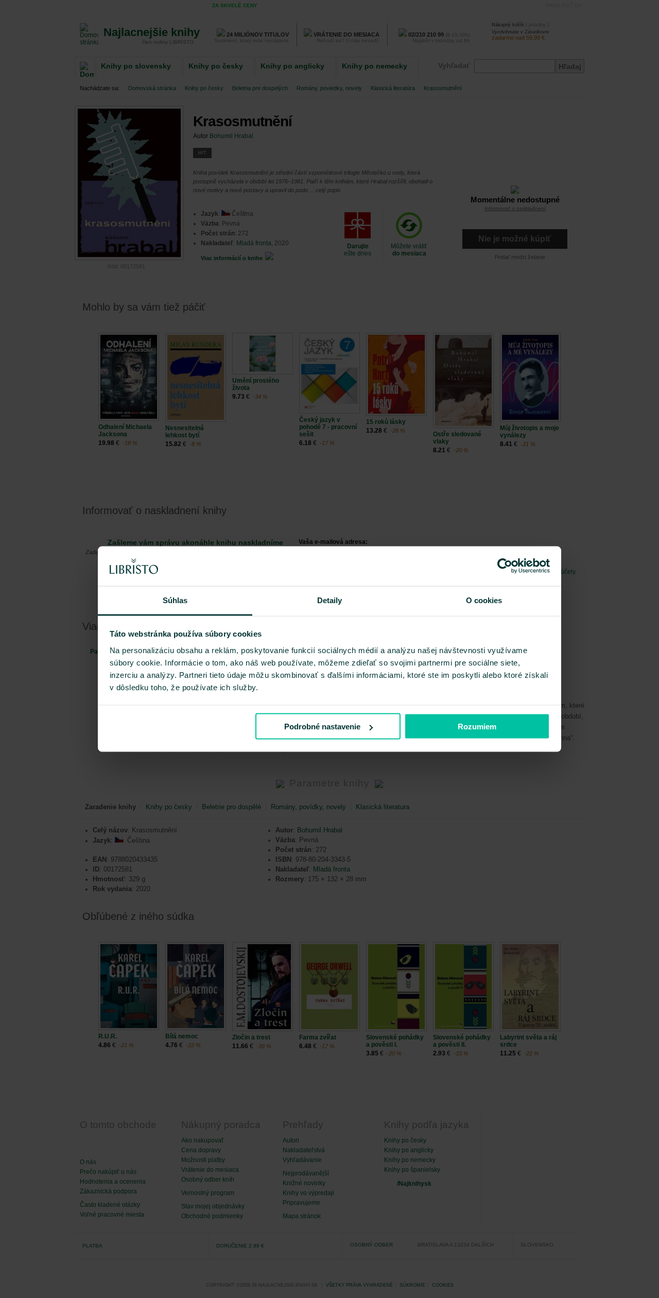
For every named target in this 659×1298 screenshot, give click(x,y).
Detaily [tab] (329, 599)
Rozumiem (477, 726)
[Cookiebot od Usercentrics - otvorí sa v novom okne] (505, 566)
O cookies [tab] (484, 599)
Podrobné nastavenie (322, 726)
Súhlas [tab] (175, 599)
